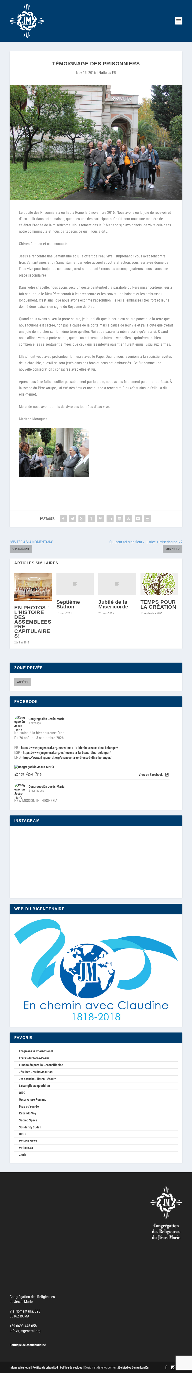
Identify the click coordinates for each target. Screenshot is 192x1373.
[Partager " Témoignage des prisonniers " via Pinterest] (100, 518)
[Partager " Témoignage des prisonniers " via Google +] (82, 518)
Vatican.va (26, 1148)
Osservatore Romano (32, 1099)
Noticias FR (107, 72)
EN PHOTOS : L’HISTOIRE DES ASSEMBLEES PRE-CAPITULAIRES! (32, 622)
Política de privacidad (45, 1367)
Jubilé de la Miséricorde (113, 604)
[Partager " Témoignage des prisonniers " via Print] (147, 518)
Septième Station (68, 604)
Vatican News (28, 1141)
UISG (22, 1134)
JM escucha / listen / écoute (37, 1079)
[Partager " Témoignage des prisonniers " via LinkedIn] (110, 518)
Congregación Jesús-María (47, 719)
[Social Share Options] (167, 774)
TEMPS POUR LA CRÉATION (158, 604)
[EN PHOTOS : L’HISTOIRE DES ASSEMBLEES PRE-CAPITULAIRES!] (33, 587)
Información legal (20, 1367)
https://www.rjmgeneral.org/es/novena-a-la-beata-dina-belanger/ (67, 753)
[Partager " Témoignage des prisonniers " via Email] (138, 518)
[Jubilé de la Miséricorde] (117, 584)
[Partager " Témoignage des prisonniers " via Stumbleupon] (128, 518)
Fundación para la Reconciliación (41, 1065)
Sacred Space (28, 1120)
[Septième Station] (75, 584)
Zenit (22, 1155)
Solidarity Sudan (30, 1127)
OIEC (22, 1093)
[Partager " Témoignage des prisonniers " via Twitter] (72, 518)
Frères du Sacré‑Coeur (34, 1058)
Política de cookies (71, 1367)
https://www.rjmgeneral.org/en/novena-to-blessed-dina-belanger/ (67, 757)
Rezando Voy (27, 1113)
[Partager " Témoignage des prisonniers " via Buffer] (119, 518)
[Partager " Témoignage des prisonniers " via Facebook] (63, 518)
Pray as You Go (29, 1106)
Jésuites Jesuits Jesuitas (35, 1072)
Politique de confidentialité (28, 1345)
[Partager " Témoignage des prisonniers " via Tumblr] (91, 518)
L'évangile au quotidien (34, 1086)
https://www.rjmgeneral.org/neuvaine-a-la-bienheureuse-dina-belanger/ (69, 748)
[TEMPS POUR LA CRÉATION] (159, 584)
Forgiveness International (36, 1051)
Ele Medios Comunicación (133, 1367)
